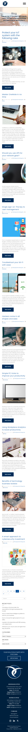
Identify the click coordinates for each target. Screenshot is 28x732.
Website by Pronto (17, 729)
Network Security (14, 715)
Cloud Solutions (14, 717)
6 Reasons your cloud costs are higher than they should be (14, 627)
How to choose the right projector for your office (13, 618)
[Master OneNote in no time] (14, 114)
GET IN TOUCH (14, 658)
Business (4, 159)
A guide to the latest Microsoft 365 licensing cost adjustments (13, 623)
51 (8, 591)
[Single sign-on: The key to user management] (14, 227)
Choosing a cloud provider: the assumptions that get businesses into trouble (12, 609)
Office (3, 101)
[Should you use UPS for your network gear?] (14, 173)
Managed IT (14, 713)
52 (11, 591)
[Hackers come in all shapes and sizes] (14, 336)
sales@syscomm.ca (15, 694)
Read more (8, 87)
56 (23, 591)
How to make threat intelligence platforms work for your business (13, 614)
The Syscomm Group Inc (18, 41)
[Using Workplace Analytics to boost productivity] (14, 447)
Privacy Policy (10, 729)
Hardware (4, 42)
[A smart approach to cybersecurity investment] (14, 557)
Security (4, 322)
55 (20, 591)
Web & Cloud (5, 213)
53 (14, 591)
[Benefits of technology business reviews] (14, 501)
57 (3, 594)
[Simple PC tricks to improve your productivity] (14, 393)
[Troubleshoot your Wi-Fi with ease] (14, 282)
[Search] (24, 598)
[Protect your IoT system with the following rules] (14, 56)
